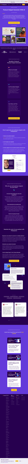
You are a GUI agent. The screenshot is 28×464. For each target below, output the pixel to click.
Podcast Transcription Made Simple (7, 406)
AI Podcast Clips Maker (6, 296)
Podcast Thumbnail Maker (7, 427)
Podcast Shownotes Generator (7, 398)
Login (23, 4)
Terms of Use (23, 398)
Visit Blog (14, 389)
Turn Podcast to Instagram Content (14, 296)
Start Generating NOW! (14, 260)
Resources (13, 4)
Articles (12, 400)
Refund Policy (23, 399)
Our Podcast (12, 404)
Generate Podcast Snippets (14, 22)
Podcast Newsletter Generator (7, 449)
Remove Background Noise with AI (7, 432)
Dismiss (26, 1)
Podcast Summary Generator (7, 403)
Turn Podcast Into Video (21, 296)
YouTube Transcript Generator (7, 417)
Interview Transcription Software (7, 409)
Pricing (17, 4)
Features (9, 4)
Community (12, 402)
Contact (20, 4)
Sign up (4, 137)
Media (17, 403)
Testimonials (18, 404)
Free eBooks (12, 401)
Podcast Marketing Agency (7, 442)
